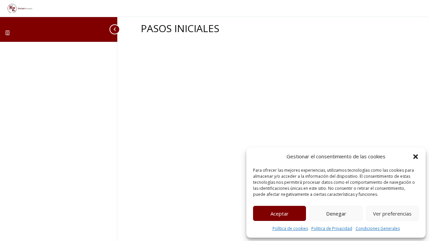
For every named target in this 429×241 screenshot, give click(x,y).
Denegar (336, 213)
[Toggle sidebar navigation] (115, 29)
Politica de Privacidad (331, 228)
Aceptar (279, 213)
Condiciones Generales (378, 228)
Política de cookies (290, 228)
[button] (415, 156)
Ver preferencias (392, 213)
